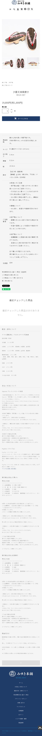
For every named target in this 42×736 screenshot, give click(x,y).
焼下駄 (11, 82)
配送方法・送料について (21, 690)
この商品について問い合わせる (12, 278)
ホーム (21, 683)
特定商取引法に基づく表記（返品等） (15, 272)
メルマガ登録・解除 (21, 718)
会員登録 (21, 710)
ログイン (21, 714)
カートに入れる (23, 118)
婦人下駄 (4, 82)
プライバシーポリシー (21, 699)
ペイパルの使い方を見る (9, 468)
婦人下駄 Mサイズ (7, 85)
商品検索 (21, 722)
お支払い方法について (21, 686)
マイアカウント (21, 706)
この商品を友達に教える (10, 275)
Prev (3, 63)
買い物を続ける (7, 281)
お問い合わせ (21, 702)
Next (38, 63)
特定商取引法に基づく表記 (21, 695)
